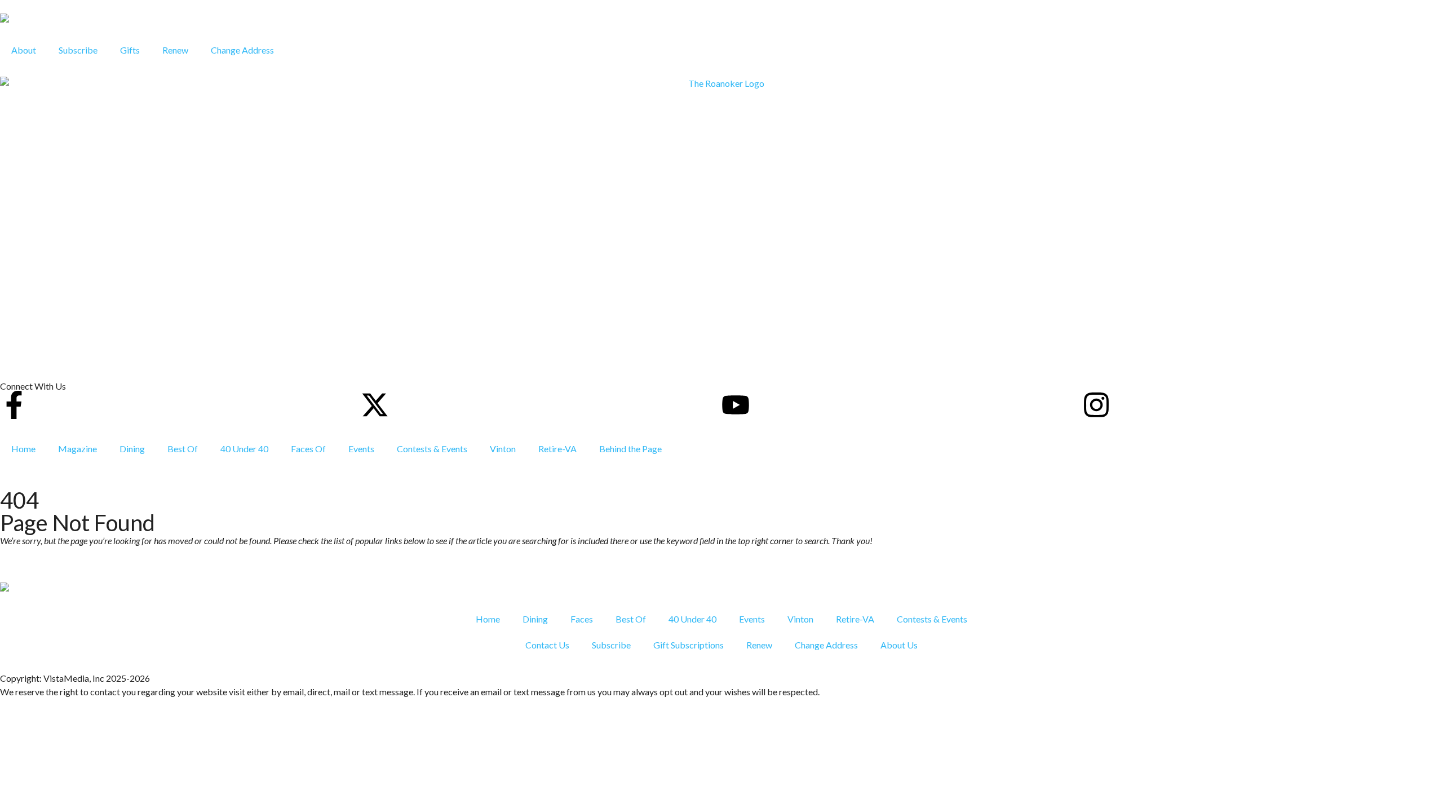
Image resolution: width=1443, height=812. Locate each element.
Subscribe (78, 50)
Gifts (130, 50)
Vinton (503, 448)
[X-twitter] (375, 405)
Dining (132, 448)
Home (23, 448)
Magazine (77, 448)
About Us (899, 644)
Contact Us (547, 644)
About (23, 50)
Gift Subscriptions (688, 644)
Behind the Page (630, 448)
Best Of (182, 448)
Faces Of (308, 448)
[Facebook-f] (14, 405)
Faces (581, 619)
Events (361, 448)
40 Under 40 (244, 448)
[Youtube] (736, 405)
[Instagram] (1096, 405)
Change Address (242, 50)
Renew (175, 50)
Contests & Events (432, 448)
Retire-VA (557, 448)
